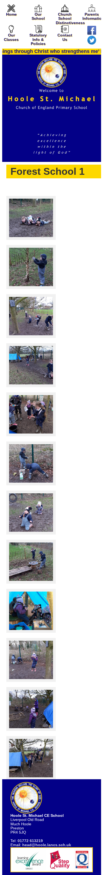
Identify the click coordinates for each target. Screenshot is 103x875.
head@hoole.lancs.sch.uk (46, 845)
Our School (38, 16)
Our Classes (11, 37)
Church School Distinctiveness (70, 18)
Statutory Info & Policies (38, 39)
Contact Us (64, 37)
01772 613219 (30, 841)
